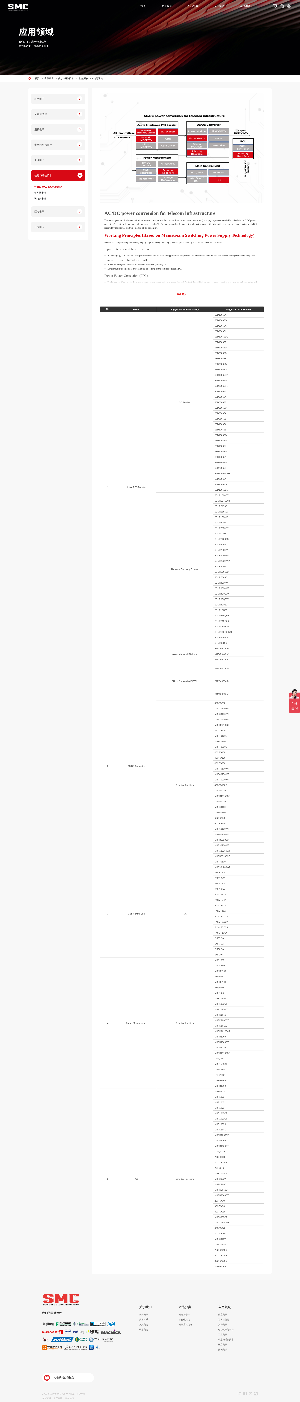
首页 (37, 78)
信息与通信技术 (65, 78)
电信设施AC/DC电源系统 (90, 78)
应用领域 (48, 78)
